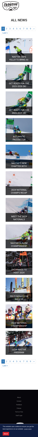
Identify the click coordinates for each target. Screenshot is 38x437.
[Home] (10, 5)
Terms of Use (19, 412)
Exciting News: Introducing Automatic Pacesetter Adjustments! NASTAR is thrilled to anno (20, 138)
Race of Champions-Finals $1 (19, 298)
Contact (19, 401)
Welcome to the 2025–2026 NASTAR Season (20, 85)
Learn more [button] (28, 429)
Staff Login (19, 415)
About (19, 397)
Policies (19, 408)
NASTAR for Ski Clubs (19, 351)
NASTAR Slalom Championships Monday (20, 244)
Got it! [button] (6, 433)
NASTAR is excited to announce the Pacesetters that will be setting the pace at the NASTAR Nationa (20, 218)
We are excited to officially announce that (20, 165)
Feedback (19, 404)
